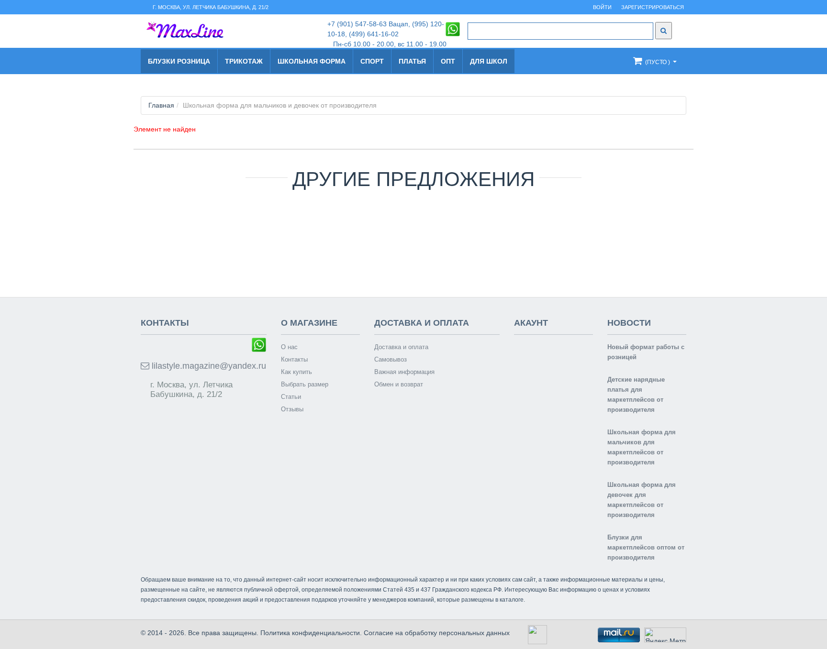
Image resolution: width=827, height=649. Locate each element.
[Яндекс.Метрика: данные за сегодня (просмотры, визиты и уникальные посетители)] (665, 634)
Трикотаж (244, 61)
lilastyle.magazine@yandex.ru (207, 366)
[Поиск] (663, 30)
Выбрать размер (304, 384)
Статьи (291, 396)
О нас (289, 347)
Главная (161, 105)
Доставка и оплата (401, 347)
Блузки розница (179, 61)
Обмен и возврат (398, 384)
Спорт (372, 61)
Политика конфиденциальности (310, 633)
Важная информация (404, 371)
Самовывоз (390, 359)
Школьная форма (312, 61)
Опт (448, 61)
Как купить (296, 371)
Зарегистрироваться (652, 7)
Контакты (294, 359)
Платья (412, 61)
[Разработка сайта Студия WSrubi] (536, 634)
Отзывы (292, 409)
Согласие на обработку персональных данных (437, 633)
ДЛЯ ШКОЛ (488, 61)
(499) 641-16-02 (374, 34)
